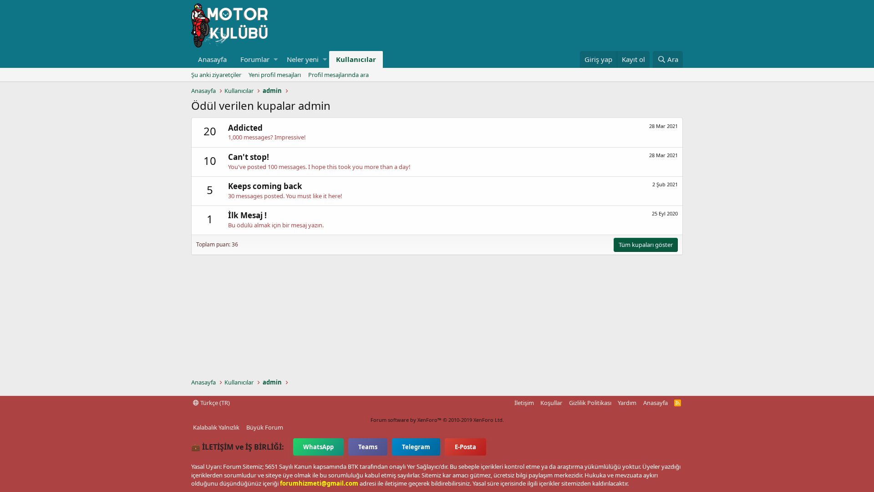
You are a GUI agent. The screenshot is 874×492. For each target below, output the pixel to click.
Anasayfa (212, 59)
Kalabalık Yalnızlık (216, 427)
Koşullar (551, 403)
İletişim (524, 403)
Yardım (627, 403)
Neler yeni (303, 59)
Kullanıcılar (356, 59)
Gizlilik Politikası (590, 403)
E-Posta (465, 447)
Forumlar (254, 59)
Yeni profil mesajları (275, 75)
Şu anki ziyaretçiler (216, 75)
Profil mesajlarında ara (338, 75)
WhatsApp (318, 447)
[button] (275, 59)
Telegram (416, 447)
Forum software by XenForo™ (437, 419)
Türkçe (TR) (214, 403)
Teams (367, 447)
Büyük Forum (264, 427)
